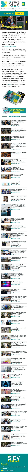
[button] (23, 4)
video (9, 84)
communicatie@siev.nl (10, 46)
